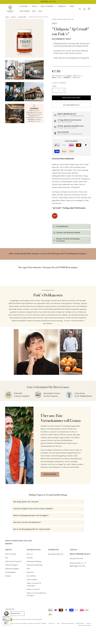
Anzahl (54, 86)
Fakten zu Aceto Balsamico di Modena (36, 594)
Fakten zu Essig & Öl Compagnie (34, 585)
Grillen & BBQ (22, 17)
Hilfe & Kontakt (10, 554)
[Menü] (9, 611)
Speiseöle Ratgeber (12, 569)
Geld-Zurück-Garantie (13, 561)
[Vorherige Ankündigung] (6, 2)
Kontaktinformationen (85, 625)
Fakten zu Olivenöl (33, 589)
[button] (24, 6)
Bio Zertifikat (31, 576)
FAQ (6, 558)
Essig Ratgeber (10, 572)
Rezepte (8, 576)
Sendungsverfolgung (34, 561)
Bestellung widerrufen (55, 554)
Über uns (30, 554)
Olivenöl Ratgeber (11, 565)
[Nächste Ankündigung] (90, 2)
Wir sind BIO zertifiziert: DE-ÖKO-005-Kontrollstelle (27, 619)
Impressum (30, 572)
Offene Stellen (32, 579)
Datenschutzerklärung (34, 565)
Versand (69, 76)
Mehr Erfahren (50, 474)
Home (7, 17)
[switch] (6, 623)
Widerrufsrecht (80, 623)
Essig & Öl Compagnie (21, 623)
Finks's (54, 23)
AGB (28, 569)
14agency (43, 623)
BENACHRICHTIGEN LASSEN (71, 97)
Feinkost (13, 17)
